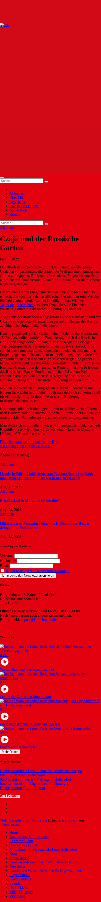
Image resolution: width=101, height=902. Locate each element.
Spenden (15, 883)
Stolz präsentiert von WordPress (24, 820)
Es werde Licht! (21, 841)
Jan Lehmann (10, 796)
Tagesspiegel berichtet (17, 305)
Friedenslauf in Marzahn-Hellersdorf (29, 501)
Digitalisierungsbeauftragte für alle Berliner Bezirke (38, 442)
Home (14, 832)
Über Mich (17, 198)
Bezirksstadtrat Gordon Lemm (22, 788)
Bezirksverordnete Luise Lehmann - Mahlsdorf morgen (41, 771)
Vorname (6, 556)
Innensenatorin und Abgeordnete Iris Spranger (34, 784)
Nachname (8, 561)
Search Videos (20, 879)
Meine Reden (19, 210)
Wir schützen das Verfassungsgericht (27, 669)
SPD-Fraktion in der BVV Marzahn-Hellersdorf (35, 779)
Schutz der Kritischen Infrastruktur (25, 697)
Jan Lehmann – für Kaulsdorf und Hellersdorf (43, 849)
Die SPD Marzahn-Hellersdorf (22, 775)
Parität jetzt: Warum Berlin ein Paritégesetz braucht (47, 871)
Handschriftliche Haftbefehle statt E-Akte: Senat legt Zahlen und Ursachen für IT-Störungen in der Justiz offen (48, 476)
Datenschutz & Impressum (29, 837)
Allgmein (7, 227)
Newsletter (17, 202)
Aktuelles (16, 193)
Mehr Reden (10, 752)
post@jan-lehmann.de (40, 620)
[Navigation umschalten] (2, 177)
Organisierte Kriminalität (18, 747)
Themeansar (9, 824)
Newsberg (69, 820)
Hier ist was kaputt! (23, 206)
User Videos (18, 888)
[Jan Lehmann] (18, 24)
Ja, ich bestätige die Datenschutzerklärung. (37, 571)
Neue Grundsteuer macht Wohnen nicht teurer (43, 862)
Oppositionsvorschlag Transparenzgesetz (30, 724)
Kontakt (15, 214)
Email (4, 566)
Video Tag (17, 896)
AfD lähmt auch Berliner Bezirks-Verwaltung (33, 446)
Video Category (21, 892)
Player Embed (19, 875)
